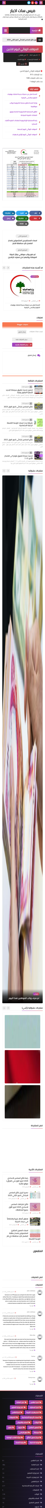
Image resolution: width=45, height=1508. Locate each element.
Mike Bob (32, 1335)
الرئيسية (35, 30)
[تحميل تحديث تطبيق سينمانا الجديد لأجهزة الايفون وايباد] (38, 389)
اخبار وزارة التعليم (17, 1407)
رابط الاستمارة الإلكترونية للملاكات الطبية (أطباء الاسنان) (21, 122)
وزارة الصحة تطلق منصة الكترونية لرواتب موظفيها (23, 104)
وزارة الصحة (21, 59)
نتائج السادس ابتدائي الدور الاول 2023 (18, 406)
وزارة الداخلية (34, 1442)
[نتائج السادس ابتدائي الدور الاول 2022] (38, 439)
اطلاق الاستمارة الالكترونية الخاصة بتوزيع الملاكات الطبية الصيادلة (23, 113)
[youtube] (32, 2)
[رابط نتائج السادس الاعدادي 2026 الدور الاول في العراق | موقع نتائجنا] (35, 1181)
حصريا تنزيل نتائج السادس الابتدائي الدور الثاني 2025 (18, 1194)
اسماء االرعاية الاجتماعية (30, 1417)
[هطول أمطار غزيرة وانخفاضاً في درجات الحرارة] (35, 1221)
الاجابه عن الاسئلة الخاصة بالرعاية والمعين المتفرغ (25, 996)
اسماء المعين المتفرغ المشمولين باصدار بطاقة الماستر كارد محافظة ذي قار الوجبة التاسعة (23, 1235)
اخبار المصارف (34, 1407)
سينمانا (36, 1432)
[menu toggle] (41, 2)
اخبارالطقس (16, 1412)
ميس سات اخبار (22, 10)
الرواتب (36, 1422)
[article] (22, 239)
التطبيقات (12, 1417)
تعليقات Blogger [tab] (22, 324)
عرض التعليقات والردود (21, 344)
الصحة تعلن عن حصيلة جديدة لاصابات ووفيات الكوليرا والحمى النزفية (22, 96)
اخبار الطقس (35, 1402)
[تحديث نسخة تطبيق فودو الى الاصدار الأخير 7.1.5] (38, 455)
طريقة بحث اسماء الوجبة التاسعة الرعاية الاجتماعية (20, 424)
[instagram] (36, 2)
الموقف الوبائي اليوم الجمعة (27, 129)
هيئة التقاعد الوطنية (14, 1437)
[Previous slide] (8, 471)
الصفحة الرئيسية (33, 59)
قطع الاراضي (23, 1432)
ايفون (10, 1427)
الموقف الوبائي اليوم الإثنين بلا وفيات (24, 134)
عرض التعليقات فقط (21, 339)
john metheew (31, 1291)
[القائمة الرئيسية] (5, 30)
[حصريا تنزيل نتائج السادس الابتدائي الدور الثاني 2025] (35, 1195)
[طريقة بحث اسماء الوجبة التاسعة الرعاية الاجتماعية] (38, 422)
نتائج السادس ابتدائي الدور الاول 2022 (18, 439)
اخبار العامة (20, 1402)
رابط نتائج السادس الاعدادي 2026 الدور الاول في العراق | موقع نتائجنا (17, 1180)
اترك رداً (31, 1306)
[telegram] (28, 2)
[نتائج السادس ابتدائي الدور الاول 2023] (38, 406)
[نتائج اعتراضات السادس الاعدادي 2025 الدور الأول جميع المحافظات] (35, 1207)
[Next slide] (4, 267)
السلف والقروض (22, 1422)
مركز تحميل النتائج (33, 1437)
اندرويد (20, 1427)
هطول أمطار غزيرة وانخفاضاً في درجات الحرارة (17, 1220)
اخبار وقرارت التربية (32, 1412)
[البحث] (4, 2)
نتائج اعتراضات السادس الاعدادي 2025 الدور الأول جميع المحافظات (18, 1207)
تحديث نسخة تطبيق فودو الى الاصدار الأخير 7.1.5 (18, 457)
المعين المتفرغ (34, 1427)
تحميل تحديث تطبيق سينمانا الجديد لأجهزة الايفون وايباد (19, 391)
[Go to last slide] (8, 267)
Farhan (33, 1356)
